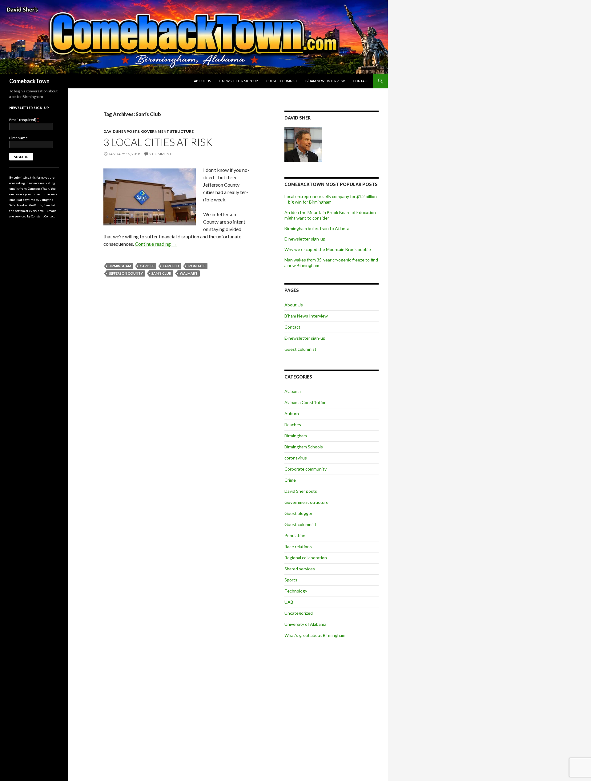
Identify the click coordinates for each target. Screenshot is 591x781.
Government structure (167, 131)
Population (294, 535)
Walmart (189, 273)
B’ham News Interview (325, 81)
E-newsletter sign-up (238, 81)
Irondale (196, 266)
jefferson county (126, 273)
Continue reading (156, 244)
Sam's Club (161, 273)
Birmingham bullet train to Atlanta (316, 228)
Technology (295, 590)
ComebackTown (29, 81)
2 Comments (161, 154)
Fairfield (171, 266)
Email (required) (24, 119)
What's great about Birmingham (314, 635)
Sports (290, 579)
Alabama (292, 391)
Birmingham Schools (303, 446)
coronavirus (295, 457)
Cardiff (147, 266)
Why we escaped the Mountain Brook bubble (327, 249)
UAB (288, 602)
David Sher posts (121, 131)
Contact (361, 81)
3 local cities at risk (157, 142)
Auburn (291, 413)
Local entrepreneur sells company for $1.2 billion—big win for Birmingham (330, 199)
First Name (18, 138)
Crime (290, 480)
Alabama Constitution (305, 402)
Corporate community (305, 468)
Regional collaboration (305, 557)
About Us (202, 81)
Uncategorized (298, 613)
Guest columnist (281, 81)
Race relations (298, 546)
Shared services (299, 568)
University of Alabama (305, 624)
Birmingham (120, 266)
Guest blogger (298, 513)
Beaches (292, 424)
